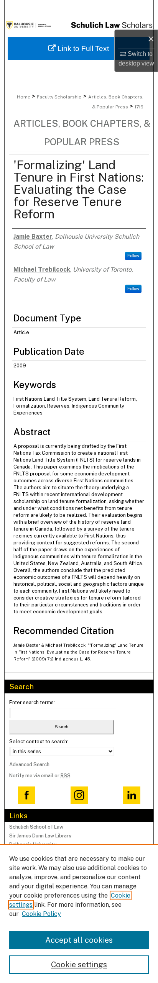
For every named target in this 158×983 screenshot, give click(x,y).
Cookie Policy (41, 913)
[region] (79, 913)
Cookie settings (79, 964)
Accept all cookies (79, 940)
